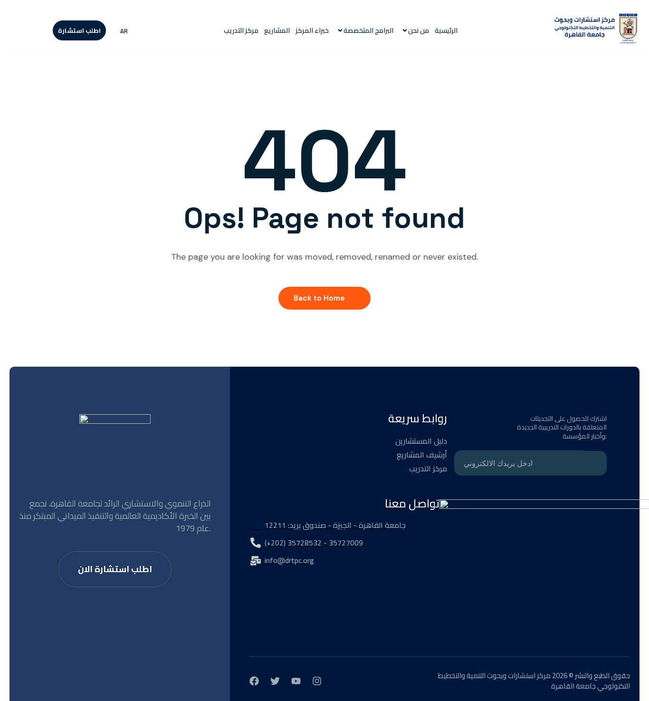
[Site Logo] (596, 30)
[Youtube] (296, 681)
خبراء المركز (312, 30)
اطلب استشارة (79, 30)
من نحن (418, 30)
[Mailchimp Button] (595, 463)
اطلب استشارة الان (115, 569)
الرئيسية (446, 30)
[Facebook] (254, 681)
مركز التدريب (241, 30)
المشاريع (277, 30)
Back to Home (319, 298)
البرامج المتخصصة (368, 30)
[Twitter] (275, 681)
